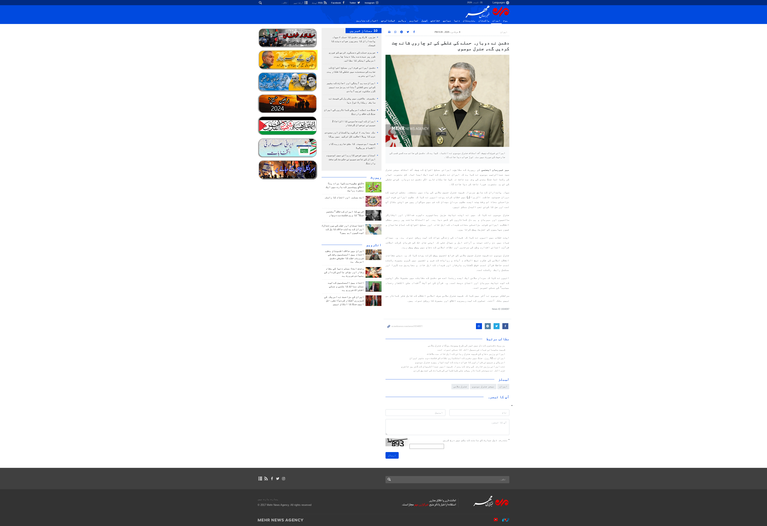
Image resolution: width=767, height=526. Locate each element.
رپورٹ (376, 177)
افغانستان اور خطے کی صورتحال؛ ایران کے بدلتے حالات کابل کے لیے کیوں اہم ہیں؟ (343, 229)
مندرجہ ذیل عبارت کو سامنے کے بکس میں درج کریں (476, 440)
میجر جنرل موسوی (483, 386)
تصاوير (413, 20)
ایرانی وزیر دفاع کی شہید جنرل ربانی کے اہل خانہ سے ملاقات (466, 354)
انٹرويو (374, 245)
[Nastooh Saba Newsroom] (503, 520)
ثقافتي (435, 20)
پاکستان (484, 20)
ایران (496, 20)
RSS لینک (317, 3)
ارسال (392, 455)
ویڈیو (402, 20)
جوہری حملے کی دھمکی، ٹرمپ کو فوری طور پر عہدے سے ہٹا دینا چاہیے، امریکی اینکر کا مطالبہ (352, 56)
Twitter (353, 3)
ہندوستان (469, 20)
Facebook (336, 3)
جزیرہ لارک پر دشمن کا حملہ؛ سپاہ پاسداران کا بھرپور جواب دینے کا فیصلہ (353, 41)
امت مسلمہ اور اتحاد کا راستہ (344, 197)
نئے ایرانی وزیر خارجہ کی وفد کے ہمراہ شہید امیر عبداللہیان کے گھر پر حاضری (453, 366)
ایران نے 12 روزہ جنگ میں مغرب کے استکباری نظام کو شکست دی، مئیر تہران (457, 358)
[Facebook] (271, 479)
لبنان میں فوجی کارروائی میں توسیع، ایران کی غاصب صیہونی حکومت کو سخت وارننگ (351, 159)
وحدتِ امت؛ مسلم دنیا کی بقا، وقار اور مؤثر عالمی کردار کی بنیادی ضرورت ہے (344, 272)
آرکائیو (299, 3)
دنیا (457, 20)
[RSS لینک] (265, 479)
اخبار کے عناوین (367, 20)
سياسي (447, 20)
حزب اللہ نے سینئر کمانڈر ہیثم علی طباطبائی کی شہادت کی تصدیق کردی (459, 370)
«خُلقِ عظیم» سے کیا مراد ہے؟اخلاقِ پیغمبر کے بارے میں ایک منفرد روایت (345, 187)
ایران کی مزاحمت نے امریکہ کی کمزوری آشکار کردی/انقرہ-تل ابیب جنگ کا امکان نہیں (344, 301)
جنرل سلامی (460, 386)
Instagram (370, 3)
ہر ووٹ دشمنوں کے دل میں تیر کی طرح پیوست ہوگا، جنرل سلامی (466, 345)
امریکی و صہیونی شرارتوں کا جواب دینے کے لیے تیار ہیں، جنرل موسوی (460, 362)
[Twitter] (277, 479)
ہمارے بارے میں (268, 499)
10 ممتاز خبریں (364, 31)
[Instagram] (283, 479)
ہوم (505, 20)
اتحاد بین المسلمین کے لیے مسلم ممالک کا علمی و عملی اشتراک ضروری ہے (346, 286)
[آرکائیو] (260, 479)
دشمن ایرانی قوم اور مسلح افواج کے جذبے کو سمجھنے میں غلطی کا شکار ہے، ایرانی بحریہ (351, 71)
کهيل (424, 20)
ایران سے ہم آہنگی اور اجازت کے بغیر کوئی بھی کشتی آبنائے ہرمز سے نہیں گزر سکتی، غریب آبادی (351, 87)
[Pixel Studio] (494, 520)
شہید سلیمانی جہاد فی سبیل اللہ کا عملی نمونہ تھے (471, 349)
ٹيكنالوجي (388, 20)
